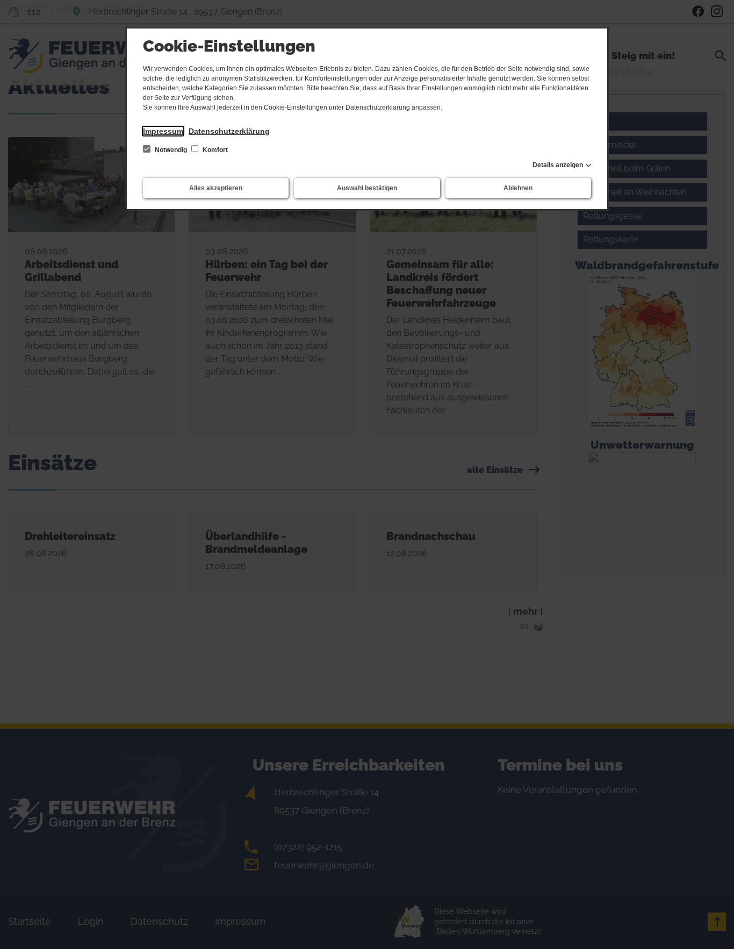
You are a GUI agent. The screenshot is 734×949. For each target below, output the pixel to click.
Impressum (163, 131)
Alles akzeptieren (215, 188)
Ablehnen (517, 188)
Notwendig (171, 150)
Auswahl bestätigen (367, 188)
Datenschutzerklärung (229, 131)
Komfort (214, 150)
